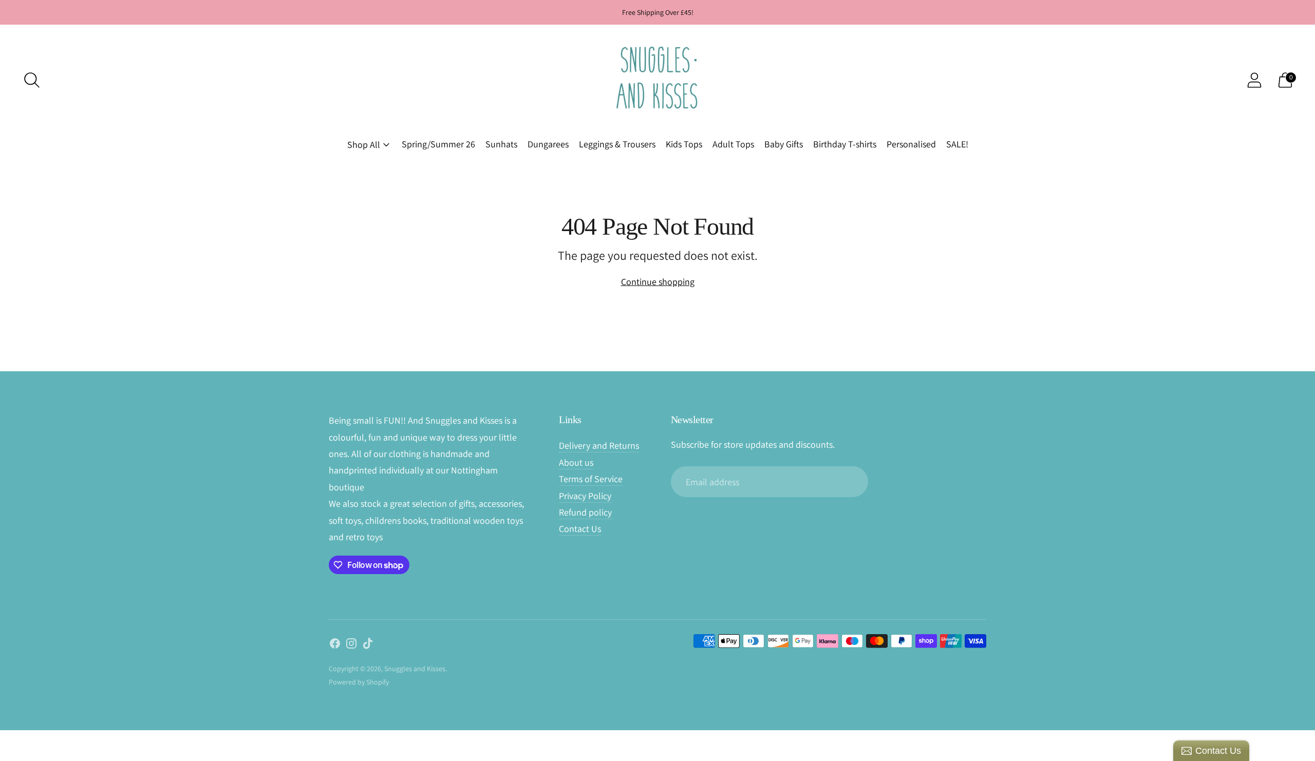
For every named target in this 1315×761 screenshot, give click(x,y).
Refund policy (585, 512)
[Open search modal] (31, 80)
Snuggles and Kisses (414, 668)
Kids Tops (684, 144)
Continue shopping (657, 282)
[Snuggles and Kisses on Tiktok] (368, 645)
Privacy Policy (585, 496)
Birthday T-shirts (844, 144)
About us (576, 462)
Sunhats (501, 144)
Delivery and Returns (599, 445)
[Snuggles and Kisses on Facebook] (335, 645)
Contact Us (580, 529)
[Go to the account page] (1254, 80)
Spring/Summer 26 (438, 144)
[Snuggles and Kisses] (657, 80)
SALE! (957, 144)
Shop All (363, 144)
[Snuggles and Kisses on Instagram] (351, 645)
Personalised (911, 144)
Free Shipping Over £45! (657, 12)
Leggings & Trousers (617, 144)
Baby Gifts (783, 144)
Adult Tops (733, 144)
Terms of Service (591, 479)
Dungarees (548, 144)
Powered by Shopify (359, 682)
